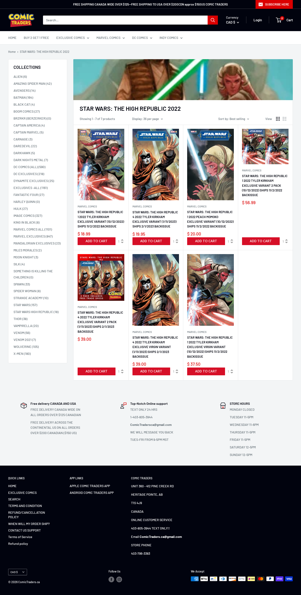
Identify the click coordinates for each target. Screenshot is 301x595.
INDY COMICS (169, 38)
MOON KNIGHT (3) (26, 257)
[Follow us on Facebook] (111, 579)
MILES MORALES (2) (28, 250)
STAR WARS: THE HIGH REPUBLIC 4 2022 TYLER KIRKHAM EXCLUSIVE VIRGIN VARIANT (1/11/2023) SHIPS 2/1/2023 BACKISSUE (155, 347)
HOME (12, 38)
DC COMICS (140, 38)
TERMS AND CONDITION (25, 506)
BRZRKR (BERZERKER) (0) (32, 118)
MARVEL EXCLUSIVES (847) (33, 236)
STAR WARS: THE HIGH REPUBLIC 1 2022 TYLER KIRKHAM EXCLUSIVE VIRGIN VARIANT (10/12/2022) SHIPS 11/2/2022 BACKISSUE (210, 347)
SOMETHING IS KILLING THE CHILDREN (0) (33, 274)
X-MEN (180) (22, 353)
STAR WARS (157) (25, 305)
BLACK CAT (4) (24, 104)
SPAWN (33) (22, 284)
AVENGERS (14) (24, 90)
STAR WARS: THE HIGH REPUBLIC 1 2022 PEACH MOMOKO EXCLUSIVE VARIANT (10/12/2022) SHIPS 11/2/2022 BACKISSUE (210, 219)
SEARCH (14, 499)
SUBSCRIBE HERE (277, 4)
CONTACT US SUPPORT (24, 530)
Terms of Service (20, 537)
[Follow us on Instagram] (119, 579)
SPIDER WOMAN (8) (27, 291)
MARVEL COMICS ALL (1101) (33, 229)
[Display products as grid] (278, 119)
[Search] (213, 20)
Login (257, 20)
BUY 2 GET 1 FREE (36, 38)
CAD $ (14, 572)
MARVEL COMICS (108, 38)
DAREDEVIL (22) (25, 146)
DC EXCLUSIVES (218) (29, 174)
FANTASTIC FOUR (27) (29, 195)
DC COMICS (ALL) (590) (29, 167)
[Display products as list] (284, 119)
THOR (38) (20, 319)
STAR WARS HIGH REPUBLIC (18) (36, 312)
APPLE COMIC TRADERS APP (90, 486)
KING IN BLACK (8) (27, 222)
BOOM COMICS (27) (27, 111)
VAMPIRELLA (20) (26, 326)
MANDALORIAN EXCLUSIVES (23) (37, 243)
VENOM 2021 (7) (25, 340)
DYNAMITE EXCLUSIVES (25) (34, 181)
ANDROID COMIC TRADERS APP (92, 492)
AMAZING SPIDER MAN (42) (33, 83)
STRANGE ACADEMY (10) (31, 298)
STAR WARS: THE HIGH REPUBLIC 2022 (44, 51)
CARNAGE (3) (23, 139)
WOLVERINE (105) (26, 346)
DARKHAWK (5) (24, 153)
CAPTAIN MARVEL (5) (28, 132)
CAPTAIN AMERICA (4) (29, 125)
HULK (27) (21, 208)
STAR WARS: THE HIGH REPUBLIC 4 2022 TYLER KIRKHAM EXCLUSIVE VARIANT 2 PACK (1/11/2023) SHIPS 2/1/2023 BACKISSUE (100, 322)
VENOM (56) (22, 333)
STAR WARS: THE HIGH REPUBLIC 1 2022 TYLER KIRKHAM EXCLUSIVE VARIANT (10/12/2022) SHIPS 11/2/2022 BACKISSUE (101, 219)
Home (12, 51)
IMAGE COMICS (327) (28, 215)
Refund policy (18, 543)
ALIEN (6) (20, 76)
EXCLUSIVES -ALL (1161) (31, 188)
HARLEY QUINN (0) (27, 202)
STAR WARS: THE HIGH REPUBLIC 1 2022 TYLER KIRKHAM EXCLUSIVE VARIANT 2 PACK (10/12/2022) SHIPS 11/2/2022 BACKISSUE (264, 185)
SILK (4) (19, 264)
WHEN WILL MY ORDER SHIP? (29, 524)
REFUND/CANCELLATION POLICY (26, 514)
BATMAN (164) (23, 97)
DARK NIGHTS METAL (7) (31, 160)
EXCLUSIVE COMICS (70, 38)
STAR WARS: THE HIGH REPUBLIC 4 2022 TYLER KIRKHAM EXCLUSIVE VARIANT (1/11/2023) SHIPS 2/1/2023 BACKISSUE (155, 219)
